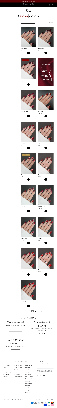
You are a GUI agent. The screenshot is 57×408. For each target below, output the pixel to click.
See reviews (15, 350)
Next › (41, 311)
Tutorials (16, 370)
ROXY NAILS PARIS (11, 399)
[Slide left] (4, 1)
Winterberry (41, 48)
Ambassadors (18, 376)
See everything (7, 370)
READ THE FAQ (41, 333)
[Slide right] (52, 1)
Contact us (17, 374)
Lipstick (40, 270)
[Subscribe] (53, 367)
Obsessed (23, 301)
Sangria (23, 143)
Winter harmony (25, 175)
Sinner (40, 143)
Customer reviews (19, 365)
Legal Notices (29, 365)
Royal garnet (41, 175)
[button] (45, 4)
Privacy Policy (29, 378)
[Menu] (4, 4)
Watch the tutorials (15, 330)
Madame (23, 270)
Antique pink (41, 206)
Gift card (5, 376)
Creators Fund (18, 378)
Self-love (40, 111)
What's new (6, 365)
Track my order (18, 367)
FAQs (15, 372)
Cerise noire (24, 48)
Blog (4, 378)
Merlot (22, 80)
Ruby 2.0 (40, 238)
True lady (23, 206)
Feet (4, 367)
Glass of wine (24, 111)
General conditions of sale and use (30, 370)
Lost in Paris (24, 238)
